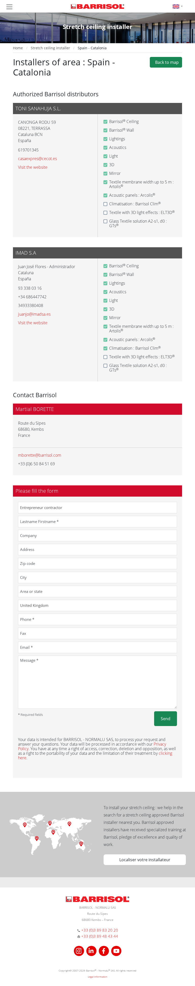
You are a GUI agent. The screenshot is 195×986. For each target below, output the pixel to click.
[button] (177, 6)
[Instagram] (79, 950)
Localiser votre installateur (144, 859)
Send (165, 718)
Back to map (166, 62)
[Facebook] (104, 950)
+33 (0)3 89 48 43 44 (99, 936)
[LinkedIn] (92, 950)
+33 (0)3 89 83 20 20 (99, 930)
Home (18, 47)
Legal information (97, 976)
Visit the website (32, 167)
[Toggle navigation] (9, 7)
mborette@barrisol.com (39, 455)
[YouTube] (116, 950)
